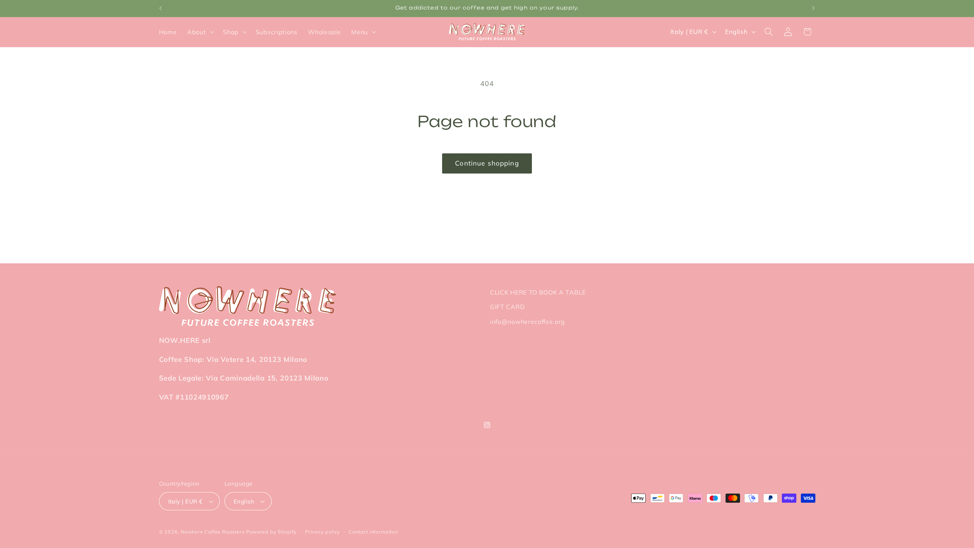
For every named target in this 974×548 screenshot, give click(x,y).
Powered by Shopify (271, 532)
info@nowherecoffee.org (527, 322)
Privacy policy (322, 532)
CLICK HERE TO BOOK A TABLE (538, 292)
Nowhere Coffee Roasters (213, 532)
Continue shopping (487, 163)
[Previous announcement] (160, 8)
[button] (200, 32)
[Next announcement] (813, 8)
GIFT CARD (507, 307)
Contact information (373, 532)
